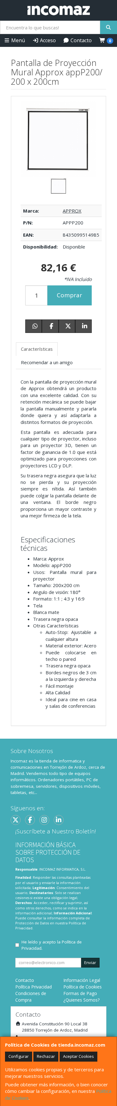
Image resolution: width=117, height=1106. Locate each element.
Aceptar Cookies (78, 1056)
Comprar (69, 295)
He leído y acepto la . (52, 945)
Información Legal (81, 980)
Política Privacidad (33, 987)
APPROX (72, 211)
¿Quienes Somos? (81, 1000)
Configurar (18, 1056)
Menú (17, 40)
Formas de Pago (80, 993)
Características (37, 349)
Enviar (90, 962)
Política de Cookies (82, 987)
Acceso (47, 40)
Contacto (80, 40)
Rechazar (46, 1056)
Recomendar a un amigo (47, 362)
